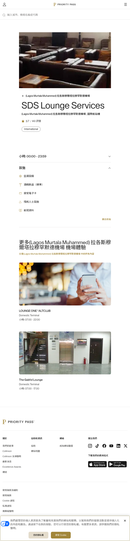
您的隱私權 (38, 535)
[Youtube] (111, 446)
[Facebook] (104, 446)
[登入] (4, 4)
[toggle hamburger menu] (125, 4)
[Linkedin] (118, 446)
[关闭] (124, 520)
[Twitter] (125, 446)
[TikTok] (97, 446)
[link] (97, 464)
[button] (59, 83)
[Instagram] (90, 446)
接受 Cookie (60, 535)
